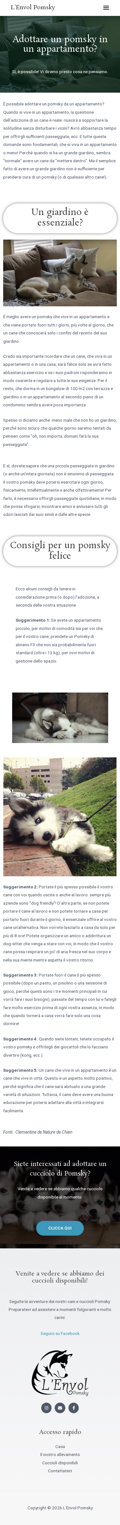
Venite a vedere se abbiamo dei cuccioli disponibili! (60, 1277)
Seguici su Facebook (60, 1333)
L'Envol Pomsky (33, 8)
